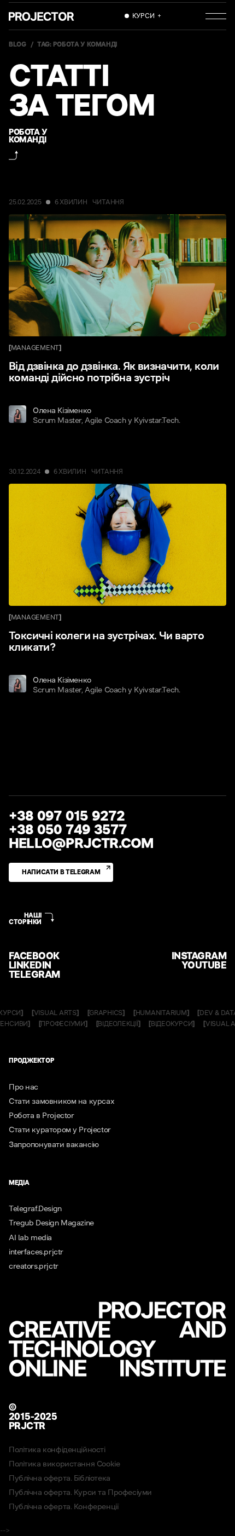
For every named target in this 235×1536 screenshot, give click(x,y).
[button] (143, 16)
